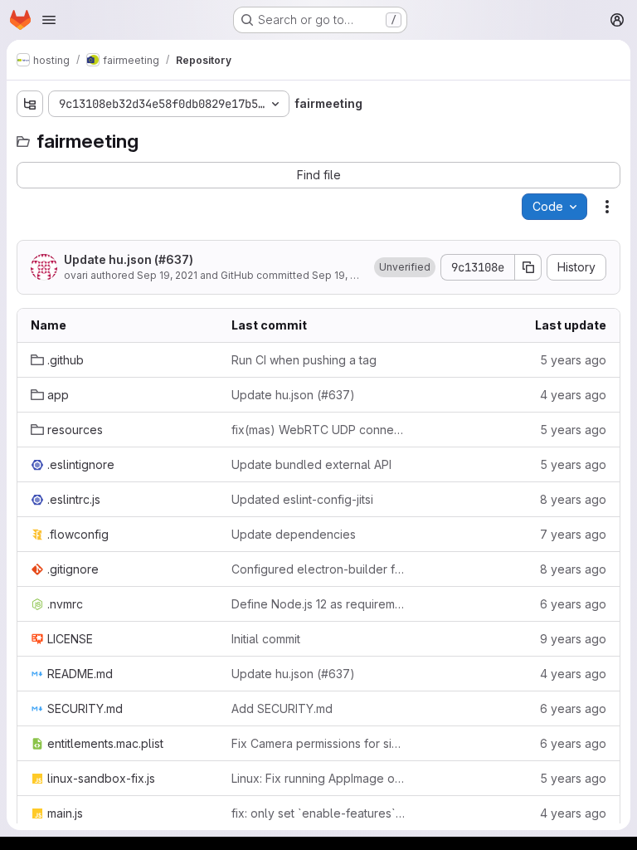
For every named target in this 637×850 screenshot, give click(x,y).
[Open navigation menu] (49, 20)
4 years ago (573, 395)
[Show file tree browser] (30, 103)
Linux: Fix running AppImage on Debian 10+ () (318, 778)
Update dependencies (293, 534)
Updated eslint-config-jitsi (302, 499)
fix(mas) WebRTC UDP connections (318, 430)
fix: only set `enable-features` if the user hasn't (318, 813)
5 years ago (573, 360)
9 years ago (573, 639)
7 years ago (573, 534)
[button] (404, 267)
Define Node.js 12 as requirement (318, 604)
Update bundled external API (311, 464)
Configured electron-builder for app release (318, 569)
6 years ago (573, 604)
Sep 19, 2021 (167, 275)
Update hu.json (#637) (128, 259)
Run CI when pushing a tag (304, 360)
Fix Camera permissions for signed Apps (318, 743)
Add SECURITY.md (282, 708)
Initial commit (265, 639)
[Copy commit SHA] (528, 267)
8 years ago (573, 499)
